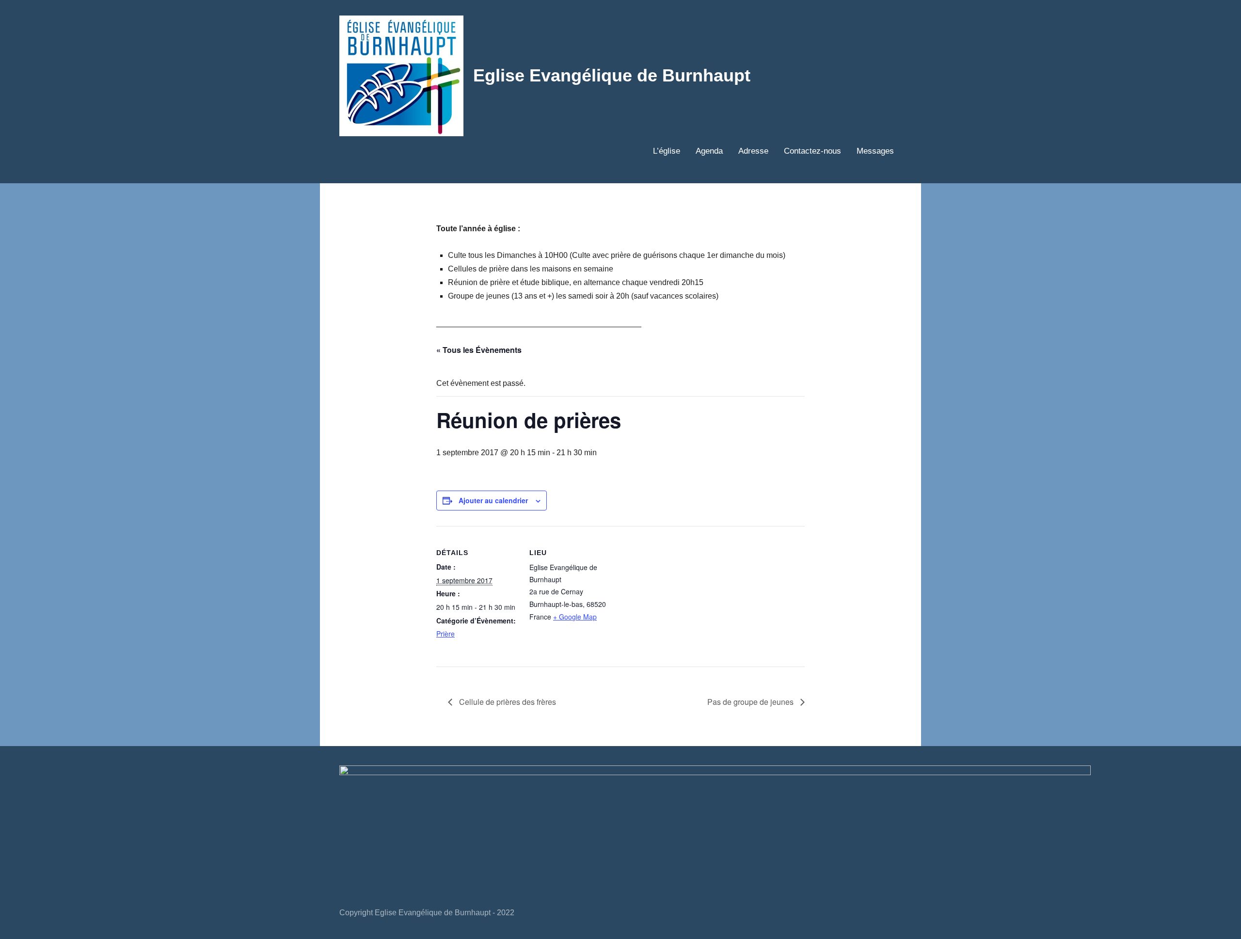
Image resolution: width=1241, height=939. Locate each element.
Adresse (753, 151)
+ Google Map (575, 616)
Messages (875, 151)
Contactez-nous (812, 151)
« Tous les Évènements (479, 349)
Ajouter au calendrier (493, 500)
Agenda (709, 151)
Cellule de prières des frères (506, 701)
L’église (666, 151)
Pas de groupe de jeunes (751, 701)
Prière (445, 633)
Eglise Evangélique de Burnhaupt (611, 75)
